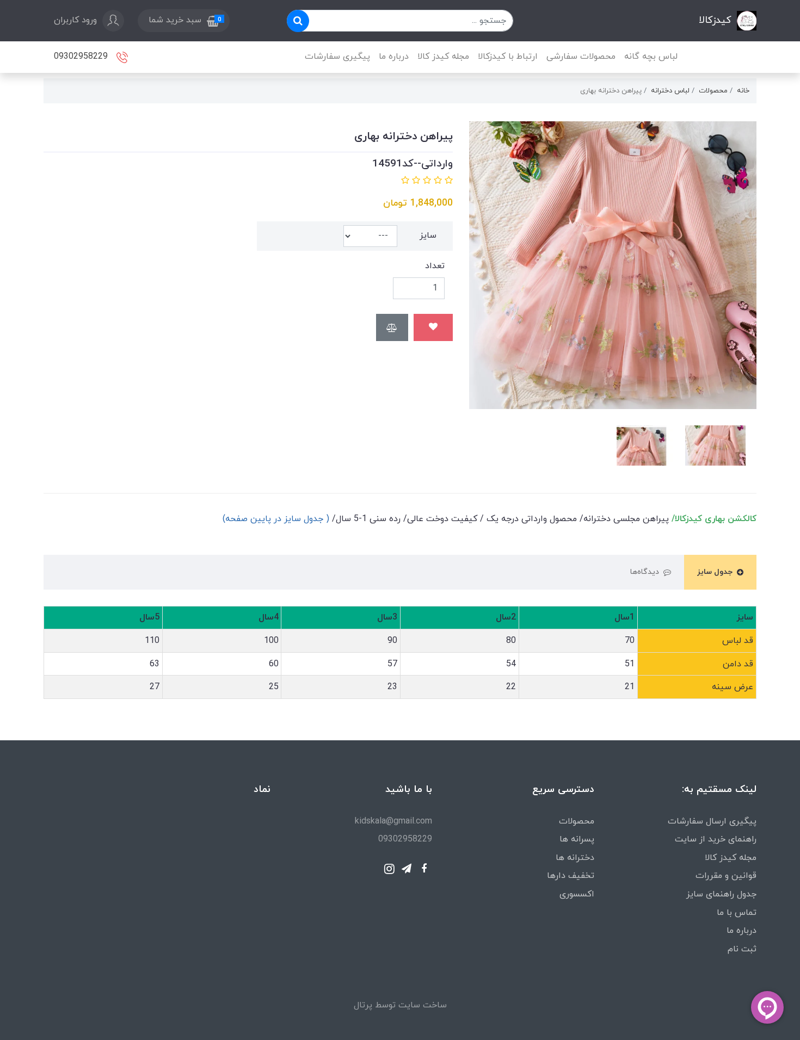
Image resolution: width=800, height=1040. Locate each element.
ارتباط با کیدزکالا (508, 57)
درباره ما (394, 57)
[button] (183, 20)
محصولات (576, 821)
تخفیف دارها (570, 876)
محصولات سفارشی (581, 57)
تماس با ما (736, 913)
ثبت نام (742, 949)
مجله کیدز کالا (443, 57)
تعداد (435, 266)
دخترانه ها (575, 858)
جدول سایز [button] (715, 572)
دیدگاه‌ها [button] (644, 572)
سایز (428, 236)
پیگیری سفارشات (337, 57)
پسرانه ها (576, 839)
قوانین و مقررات (726, 876)
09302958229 (82, 56)
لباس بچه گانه (651, 57)
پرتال (363, 1005)
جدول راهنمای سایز (721, 894)
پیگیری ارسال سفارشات (712, 821)
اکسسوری (576, 894)
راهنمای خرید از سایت (715, 839)
